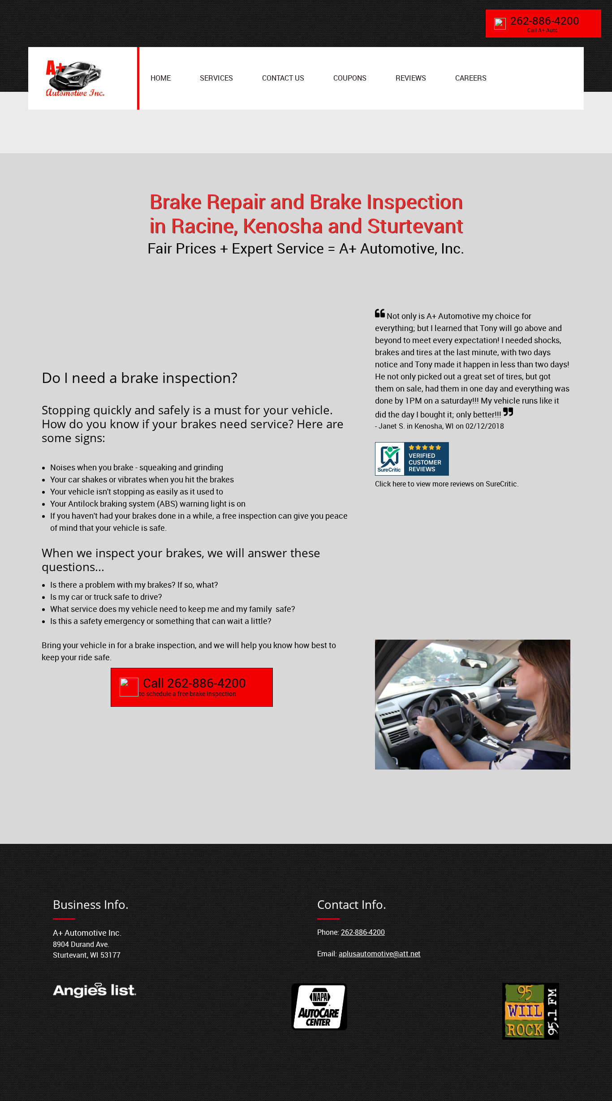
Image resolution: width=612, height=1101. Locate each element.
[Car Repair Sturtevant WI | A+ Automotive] (75, 78)
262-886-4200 (363, 932)
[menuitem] (160, 78)
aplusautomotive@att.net (380, 954)
